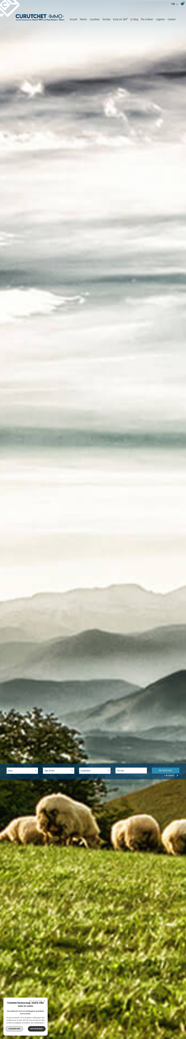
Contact (172, 19)
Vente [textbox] (10, 770)
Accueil (73, 19)
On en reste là (35, 1001)
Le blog (134, 19)
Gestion (106, 19)
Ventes (83, 19)
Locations (95, 19)
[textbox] (58, 770)
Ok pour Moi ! (36, 1028)
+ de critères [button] (169, 775)
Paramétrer (14, 1028)
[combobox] (22, 771)
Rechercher (165, 770)
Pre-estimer (147, 19)
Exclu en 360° (120, 19)
